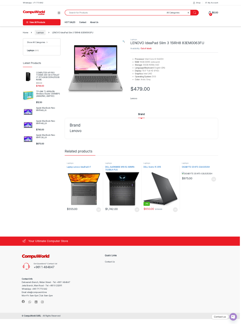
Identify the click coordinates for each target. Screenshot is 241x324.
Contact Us (110, 262)
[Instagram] (42, 302)
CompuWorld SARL (32, 316)
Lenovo (133, 98)
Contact (82, 22)
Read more (98, 209)
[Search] (194, 12)
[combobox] (115, 12)
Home (25, 32)
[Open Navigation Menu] (59, 13)
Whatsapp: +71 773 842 (33, 3)
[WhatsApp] (29, 302)
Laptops (40, 32)
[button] (123, 41)
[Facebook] (23, 301)
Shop (198, 3)
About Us (94, 22)
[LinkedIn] (36, 302)
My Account (213, 3)
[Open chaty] (233, 317)
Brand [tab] (141, 114)
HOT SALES (70, 22)
